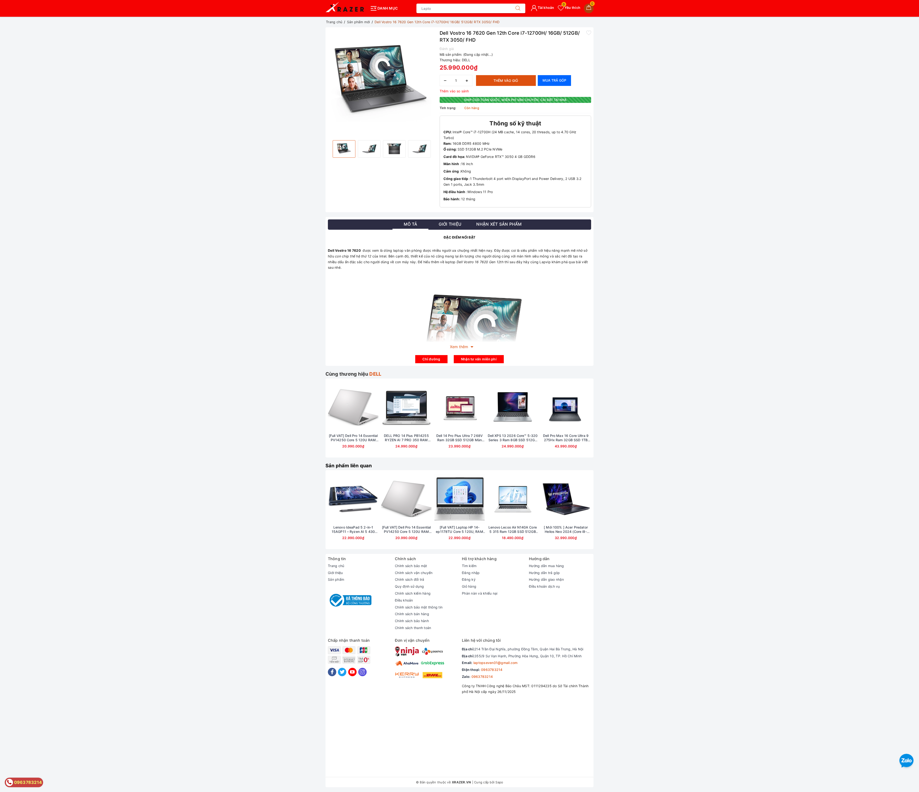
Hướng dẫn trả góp (544, 573)
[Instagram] (362, 672)
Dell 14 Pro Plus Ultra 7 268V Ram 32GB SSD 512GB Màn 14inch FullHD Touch (459, 438)
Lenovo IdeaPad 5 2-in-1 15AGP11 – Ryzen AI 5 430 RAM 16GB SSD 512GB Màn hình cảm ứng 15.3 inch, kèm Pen (353, 529)
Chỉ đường (431, 359)
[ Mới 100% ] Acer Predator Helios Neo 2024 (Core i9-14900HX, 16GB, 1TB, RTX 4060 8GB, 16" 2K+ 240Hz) (566, 529)
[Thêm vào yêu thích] (588, 32)
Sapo (499, 782)
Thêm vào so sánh (454, 91)
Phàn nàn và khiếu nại (479, 593)
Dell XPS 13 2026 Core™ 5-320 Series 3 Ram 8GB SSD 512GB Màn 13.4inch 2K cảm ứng (513, 438)
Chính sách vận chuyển (413, 573)
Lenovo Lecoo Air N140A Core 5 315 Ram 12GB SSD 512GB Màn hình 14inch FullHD (512, 529)
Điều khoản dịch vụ (544, 586)
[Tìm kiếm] (517, 8)
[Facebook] (332, 672)
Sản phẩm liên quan (348, 466)
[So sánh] (376, 407)
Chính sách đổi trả (409, 579)
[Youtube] (352, 672)
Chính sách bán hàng (412, 614)
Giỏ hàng (469, 586)
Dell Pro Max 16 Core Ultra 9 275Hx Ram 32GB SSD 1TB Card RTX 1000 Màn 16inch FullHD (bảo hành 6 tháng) (565, 438)
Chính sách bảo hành (412, 621)
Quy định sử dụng (409, 586)
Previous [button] (314, 421)
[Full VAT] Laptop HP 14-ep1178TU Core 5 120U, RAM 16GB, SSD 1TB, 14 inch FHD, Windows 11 (459, 529)
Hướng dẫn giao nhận (546, 579)
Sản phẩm (336, 579)
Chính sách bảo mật (411, 566)
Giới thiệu (335, 573)
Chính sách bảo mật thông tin (419, 607)
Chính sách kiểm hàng (413, 593)
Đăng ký (469, 579)
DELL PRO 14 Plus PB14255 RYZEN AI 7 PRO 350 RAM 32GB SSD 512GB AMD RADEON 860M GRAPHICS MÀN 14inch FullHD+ (406, 438)
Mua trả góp (554, 80)
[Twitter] (342, 672)
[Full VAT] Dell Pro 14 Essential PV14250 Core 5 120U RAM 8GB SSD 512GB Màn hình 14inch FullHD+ (353, 438)
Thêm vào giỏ (505, 80)
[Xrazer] (346, 8)
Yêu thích (571, 8)
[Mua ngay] (331, 499)
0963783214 (492, 670)
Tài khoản (545, 8)
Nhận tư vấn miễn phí (479, 359)
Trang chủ (336, 566)
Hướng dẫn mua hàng (546, 566)
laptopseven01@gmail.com (495, 663)
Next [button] (604, 421)
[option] (381, 83)
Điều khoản (404, 600)
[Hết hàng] (331, 407)
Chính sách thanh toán (413, 628)
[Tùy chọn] (543, 499)
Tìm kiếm (469, 566)
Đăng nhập (471, 573)
